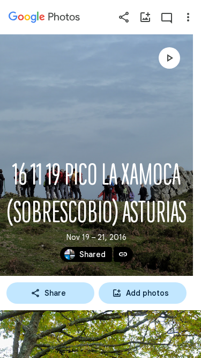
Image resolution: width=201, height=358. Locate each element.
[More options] (188, 17)
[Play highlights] (169, 58)
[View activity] (166, 17)
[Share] (124, 17)
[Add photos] (145, 17)
